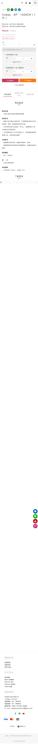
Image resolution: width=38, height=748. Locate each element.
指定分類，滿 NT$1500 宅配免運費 (13, 24)
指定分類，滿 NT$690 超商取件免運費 (14, 26)
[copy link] (19, 9)
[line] (8, 9)
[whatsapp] (15, 9)
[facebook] (12, 9)
